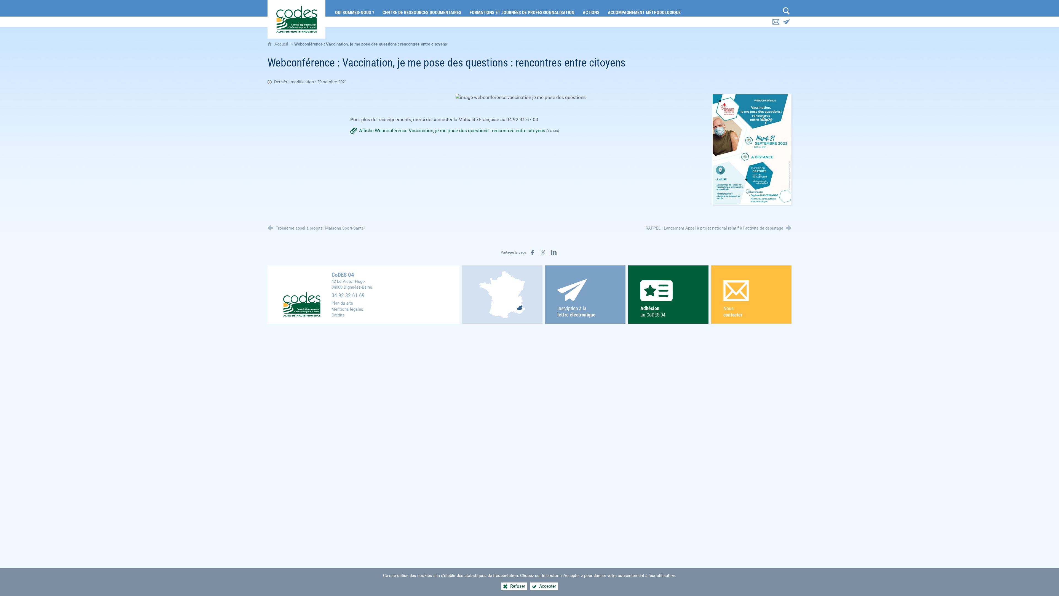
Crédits (338, 315)
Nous (732, 311)
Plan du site (342, 303)
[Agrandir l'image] (751, 149)
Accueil (281, 44)
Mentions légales (347, 309)
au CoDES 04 (652, 311)
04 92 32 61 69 (348, 295)
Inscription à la (576, 311)
